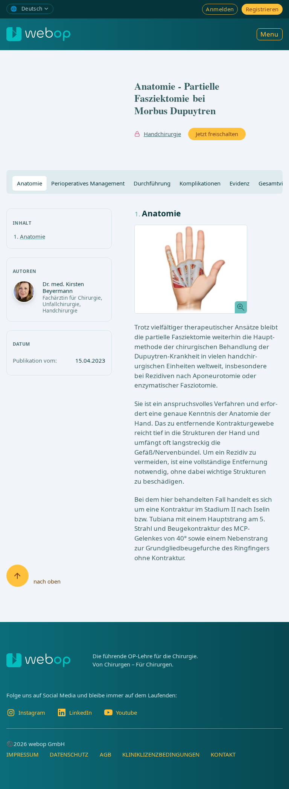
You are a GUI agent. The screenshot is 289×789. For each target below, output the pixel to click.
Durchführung (152, 183)
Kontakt (223, 754)
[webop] (38, 34)
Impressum (22, 754)
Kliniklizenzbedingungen (160, 754)
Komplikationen (200, 183)
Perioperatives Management (88, 183)
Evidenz (239, 183)
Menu (269, 34)
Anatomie (29, 183)
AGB (105, 754)
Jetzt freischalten (217, 134)
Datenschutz (69, 754)
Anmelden (220, 9)
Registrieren (262, 9)
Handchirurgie (162, 134)
